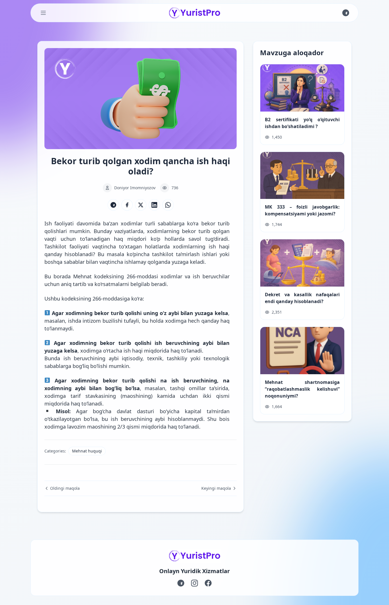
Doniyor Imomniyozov (134, 187)
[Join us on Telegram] (345, 12)
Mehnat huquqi (87, 451)
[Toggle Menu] (43, 12)
